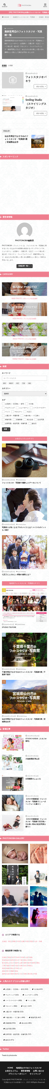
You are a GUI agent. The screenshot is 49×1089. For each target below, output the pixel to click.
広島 (16, 968)
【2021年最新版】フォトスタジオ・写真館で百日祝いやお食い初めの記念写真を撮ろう (36, 823)
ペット (31, 1000)
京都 (12, 965)
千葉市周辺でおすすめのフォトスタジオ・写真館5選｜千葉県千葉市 (23, 673)
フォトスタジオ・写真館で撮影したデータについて (21, 483)
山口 (20, 968)
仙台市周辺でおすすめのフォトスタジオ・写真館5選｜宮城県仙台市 (16, 139)
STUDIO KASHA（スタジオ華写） (36, 740)
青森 (9, 957)
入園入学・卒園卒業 (14, 1012)
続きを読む (40, 86)
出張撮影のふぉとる (33, 779)
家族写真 (36, 1017)
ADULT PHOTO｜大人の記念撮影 (24, 339)
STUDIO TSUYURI (9, 627)
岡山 (12, 968)
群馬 (12, 960)
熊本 (16, 974)
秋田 (18, 957)
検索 (5, 429)
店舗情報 (10, 1023)
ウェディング (12, 995)
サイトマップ (35, 1074)
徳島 (3, 971)
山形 (26, 957)
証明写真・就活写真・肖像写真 (18, 1034)
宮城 (22, 957)
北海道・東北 (6, 941)
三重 (3, 965)
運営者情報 (25, 1071)
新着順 (4, 65)
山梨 (20, 963)
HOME (6, 17)
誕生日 (9, 1040)
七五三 (27, 1006)
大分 (20, 974)
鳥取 (3, 968)
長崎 (12, 974)
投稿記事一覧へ (23, 266)
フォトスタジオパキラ (35, 79)
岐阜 (29, 963)
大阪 (29, 383)
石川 (12, 963)
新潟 (3, 963)
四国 (31, 941)
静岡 (33, 963)
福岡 (3, 974)
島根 (7, 968)
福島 (31, 957)
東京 (4, 383)
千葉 (23, 383)
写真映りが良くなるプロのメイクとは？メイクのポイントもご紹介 (24, 529)
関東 (14, 941)
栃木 (7, 960)
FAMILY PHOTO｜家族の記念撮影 (24, 359)
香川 (7, 971)
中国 (27, 941)
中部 (18, 941)
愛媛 (12, 971)
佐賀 (7, 974)
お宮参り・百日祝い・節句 (16, 989)
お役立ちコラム (11, 1071)
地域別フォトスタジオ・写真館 (24, 17)
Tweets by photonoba (9, 1055)
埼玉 (17, 383)
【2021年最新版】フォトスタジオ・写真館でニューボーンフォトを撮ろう (36, 801)
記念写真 (10, 1029)
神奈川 (11, 383)
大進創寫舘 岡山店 (32, 759)
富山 (7, 963)
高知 (16, 971)
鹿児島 (30, 974)
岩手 (13, 957)
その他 (38, 989)
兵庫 (20, 965)
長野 (25, 963)
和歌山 (30, 965)
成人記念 (26, 1023)
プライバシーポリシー (17, 1074)
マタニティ (11, 1006)
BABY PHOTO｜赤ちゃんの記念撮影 (25, 298)
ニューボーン (31, 995)
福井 (16, 963)
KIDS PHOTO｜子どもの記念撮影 (24, 318)
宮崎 (25, 974)
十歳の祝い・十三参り (15, 1017)
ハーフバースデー (13, 1000)
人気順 (10, 65)
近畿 (22, 941)
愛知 (38, 963)
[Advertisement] (24, 186)
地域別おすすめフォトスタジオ (29, 1068)
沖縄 (35, 974)
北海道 (4, 957)
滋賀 (7, 965)
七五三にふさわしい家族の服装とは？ (16, 574)
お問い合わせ (38, 1071)
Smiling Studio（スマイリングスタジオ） (35, 104)
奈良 (25, 965)
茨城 (3, 960)
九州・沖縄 (38, 941)
